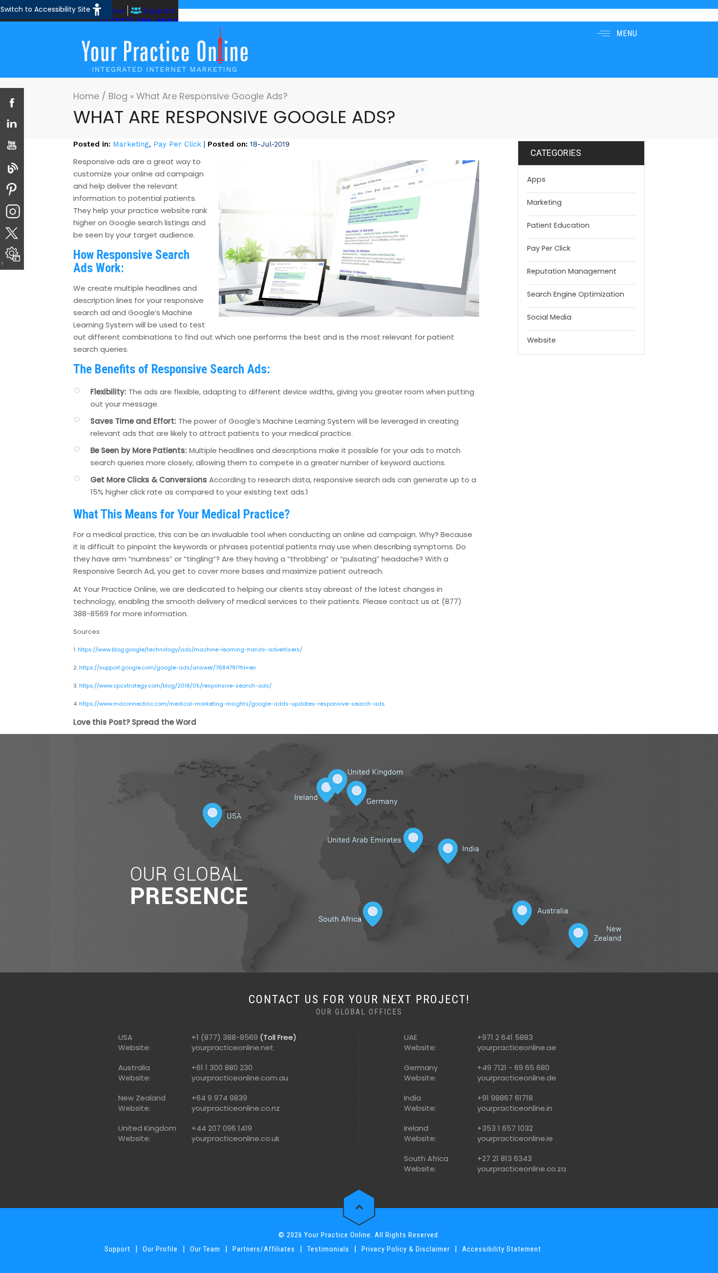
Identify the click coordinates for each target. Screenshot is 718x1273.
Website (541, 340)
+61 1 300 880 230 (222, 1067)
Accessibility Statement (501, 1249)
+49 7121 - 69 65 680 (513, 1067)
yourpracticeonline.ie (515, 1138)
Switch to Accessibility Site (45, 9)
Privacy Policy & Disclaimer (405, 1249)
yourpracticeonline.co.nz (235, 1108)
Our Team (205, 1249)
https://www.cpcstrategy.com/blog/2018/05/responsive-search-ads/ (175, 686)
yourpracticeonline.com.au (239, 1078)
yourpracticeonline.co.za (521, 1169)
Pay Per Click (177, 144)
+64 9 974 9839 (219, 1098)
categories (555, 153)
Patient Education (558, 225)
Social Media (549, 317)
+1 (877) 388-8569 (224, 1037)
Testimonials (328, 1249)
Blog (117, 96)
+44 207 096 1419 (221, 1128)
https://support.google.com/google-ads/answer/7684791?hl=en (167, 667)
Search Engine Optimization (575, 294)
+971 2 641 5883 (505, 1037)
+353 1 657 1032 (505, 1128)
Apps (536, 179)
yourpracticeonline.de (516, 1078)
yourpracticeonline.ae (516, 1047)
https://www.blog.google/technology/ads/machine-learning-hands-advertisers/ (190, 649)
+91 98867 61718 (505, 1098)
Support (159, 10)
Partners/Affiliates (263, 1249)
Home (87, 96)
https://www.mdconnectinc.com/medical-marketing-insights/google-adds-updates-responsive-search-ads (232, 704)
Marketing (131, 144)
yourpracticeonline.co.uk (235, 1138)
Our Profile (160, 1249)
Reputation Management (571, 271)
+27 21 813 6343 (504, 1158)
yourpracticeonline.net (232, 1047)
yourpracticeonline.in (514, 1108)
